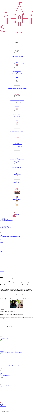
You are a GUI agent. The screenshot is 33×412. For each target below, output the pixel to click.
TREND (17, 64)
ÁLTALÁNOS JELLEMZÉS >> (3, 380)
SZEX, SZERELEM (17, 94)
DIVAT (17, 65)
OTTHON (17, 122)
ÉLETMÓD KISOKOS (17, 208)
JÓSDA (17, 188)
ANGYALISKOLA (17, 49)
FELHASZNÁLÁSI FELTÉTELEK (3, 406)
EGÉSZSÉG (17, 79)
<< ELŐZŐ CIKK (1, 338)
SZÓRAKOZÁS (17, 162)
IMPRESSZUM (1, 403)
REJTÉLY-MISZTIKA (17, 50)
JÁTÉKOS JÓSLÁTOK (17, 189)
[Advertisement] (4, 331)
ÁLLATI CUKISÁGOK (17, 137)
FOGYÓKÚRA (17, 81)
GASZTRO (17, 108)
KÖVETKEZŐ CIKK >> (5, 338)
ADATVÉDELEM (1, 405)
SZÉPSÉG (17, 66)
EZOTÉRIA (17, 51)
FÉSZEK (17, 123)
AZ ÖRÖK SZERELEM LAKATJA (17, 95)
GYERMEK (17, 124)
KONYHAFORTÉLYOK (17, 109)
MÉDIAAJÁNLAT (1, 404)
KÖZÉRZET (17, 80)
